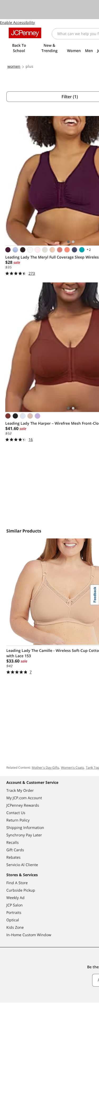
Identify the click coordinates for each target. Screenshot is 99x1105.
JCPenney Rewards (22, 805)
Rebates (13, 857)
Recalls (12, 842)
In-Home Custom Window (28, 934)
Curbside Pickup (20, 890)
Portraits (13, 912)
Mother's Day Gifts (45, 767)
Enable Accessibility (17, 22)
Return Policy (18, 820)
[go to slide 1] (68, 241)
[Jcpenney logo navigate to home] (24, 33)
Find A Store (17, 882)
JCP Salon (14, 905)
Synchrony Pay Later (24, 834)
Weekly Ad (15, 897)
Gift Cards (15, 849)
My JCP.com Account (24, 797)
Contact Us (15, 812)
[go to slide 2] (73, 241)
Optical (12, 919)
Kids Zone (15, 927)
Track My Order (20, 790)
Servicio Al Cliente (22, 864)
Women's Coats (72, 767)
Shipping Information (25, 827)
